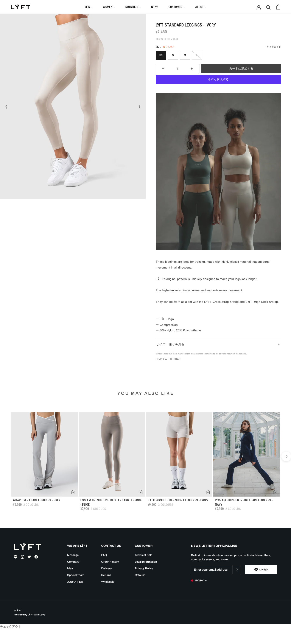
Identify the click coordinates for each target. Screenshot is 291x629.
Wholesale (107, 581)
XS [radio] (161, 55)
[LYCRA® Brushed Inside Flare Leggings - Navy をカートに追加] (275, 492)
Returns (106, 575)
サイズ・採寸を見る (170, 344)
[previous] (5, 456)
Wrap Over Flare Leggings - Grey (36, 500)
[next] (286, 456)
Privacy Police (144, 568)
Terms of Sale (143, 555)
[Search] (268, 7)
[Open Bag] (278, 7)
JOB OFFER (75, 581)
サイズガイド (274, 47)
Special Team (75, 575)
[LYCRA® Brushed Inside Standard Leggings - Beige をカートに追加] (140, 492)
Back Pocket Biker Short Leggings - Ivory (178, 500)
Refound (140, 575)
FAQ (104, 555)
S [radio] (173, 55)
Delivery (106, 568)
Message (73, 555)
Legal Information (146, 561)
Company (73, 561)
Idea (70, 568)
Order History (110, 561)
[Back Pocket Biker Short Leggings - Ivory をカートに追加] (208, 492)
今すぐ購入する (218, 79)
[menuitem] (88, 6)
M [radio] (185, 55)
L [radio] (197, 55)
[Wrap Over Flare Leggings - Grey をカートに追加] (73, 492)
